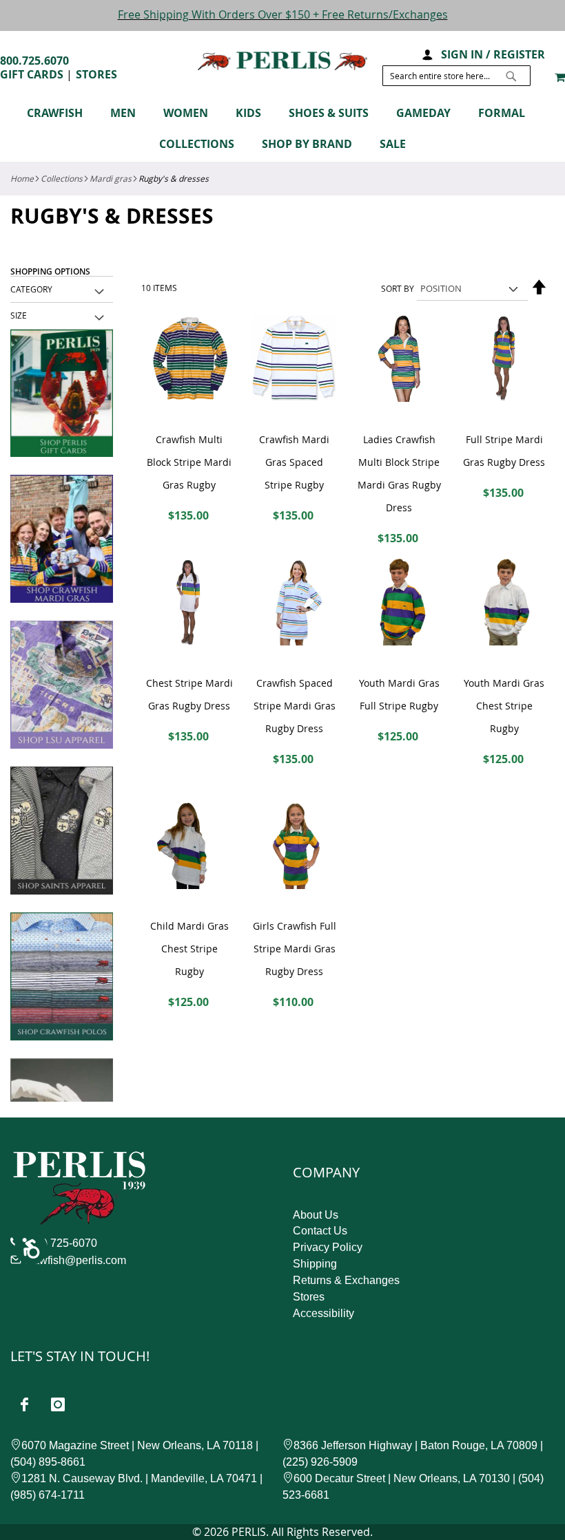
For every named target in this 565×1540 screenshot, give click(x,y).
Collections (62, 178)
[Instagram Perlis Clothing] (58, 1404)
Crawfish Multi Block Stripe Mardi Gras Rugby (189, 462)
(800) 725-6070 (59, 1243)
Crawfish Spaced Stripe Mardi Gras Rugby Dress (295, 705)
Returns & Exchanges (346, 1280)
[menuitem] (61, 113)
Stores (96, 74)
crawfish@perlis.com (75, 1260)
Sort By (397, 288)
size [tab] (18, 315)
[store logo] (282, 61)
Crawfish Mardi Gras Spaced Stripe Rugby (294, 462)
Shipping (315, 1264)
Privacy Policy (327, 1247)
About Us (315, 1215)
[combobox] (456, 75)
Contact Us (320, 1231)
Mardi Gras (111, 178)
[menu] (282, 131)
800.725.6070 (34, 60)
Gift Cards (31, 74)
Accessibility (323, 1313)
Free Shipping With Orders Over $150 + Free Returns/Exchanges (283, 14)
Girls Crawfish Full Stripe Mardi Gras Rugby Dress (294, 948)
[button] (426, 53)
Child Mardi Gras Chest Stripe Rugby (189, 948)
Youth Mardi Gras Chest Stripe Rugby (504, 705)
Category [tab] (31, 289)
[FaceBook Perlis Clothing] (24, 1404)
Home (22, 178)
